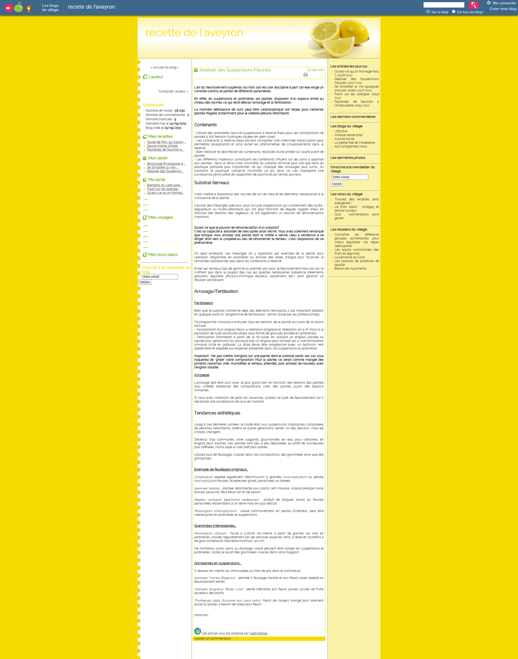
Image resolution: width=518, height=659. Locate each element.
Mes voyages (160, 217)
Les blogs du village (346, 126)
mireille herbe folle (348, 135)
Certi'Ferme (258, 633)
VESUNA (341, 131)
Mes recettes (160, 136)
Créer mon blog (503, 8)
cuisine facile (345, 139)
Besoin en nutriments (350, 268)
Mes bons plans (163, 254)
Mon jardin (158, 158)
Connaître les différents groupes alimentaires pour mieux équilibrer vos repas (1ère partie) (357, 240)
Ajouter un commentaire (212, 638)
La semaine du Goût (350, 257)
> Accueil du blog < (165, 67)
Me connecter (504, 3)
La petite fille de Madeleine (355, 143)
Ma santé (156, 179)
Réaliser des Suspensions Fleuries (357, 81)
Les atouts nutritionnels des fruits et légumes (357, 251)
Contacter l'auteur (172, 91)
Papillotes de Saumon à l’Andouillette (357, 103)
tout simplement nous (351, 146)
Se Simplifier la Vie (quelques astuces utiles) (357, 88)
